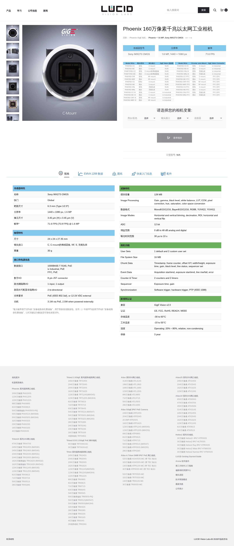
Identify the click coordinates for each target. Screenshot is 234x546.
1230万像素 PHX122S (21, 400)
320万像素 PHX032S (21, 421)
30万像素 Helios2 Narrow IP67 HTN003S (195, 452)
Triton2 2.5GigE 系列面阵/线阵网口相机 (83, 377)
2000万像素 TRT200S (77, 388)
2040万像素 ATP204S (132, 416)
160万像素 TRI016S (76, 517)
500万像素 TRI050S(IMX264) (80, 503)
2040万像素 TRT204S (77, 384)
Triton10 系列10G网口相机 (23, 439)
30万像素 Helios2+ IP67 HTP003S (192, 438)
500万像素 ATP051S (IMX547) (136, 444)
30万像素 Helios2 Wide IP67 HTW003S (194, 448)
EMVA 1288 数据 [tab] (93, 173)
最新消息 (179, 484)
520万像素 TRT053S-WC (133, 474)
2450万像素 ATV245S (186, 381)
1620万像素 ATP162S (132, 423)
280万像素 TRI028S (76, 510)
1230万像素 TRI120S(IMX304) (81, 473)
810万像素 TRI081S (76, 483)
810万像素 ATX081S (186, 427)
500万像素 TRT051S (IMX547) (81, 412)
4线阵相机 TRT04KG (77, 436)
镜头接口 (165, 118)
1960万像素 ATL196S (132, 384)
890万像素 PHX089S (21, 403)
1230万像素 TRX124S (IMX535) (25, 468)
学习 (19, 10)
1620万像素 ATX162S (186, 420)
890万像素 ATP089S (131, 434)
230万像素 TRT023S (77, 429)
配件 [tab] (169, 173)
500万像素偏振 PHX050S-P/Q (25, 410)
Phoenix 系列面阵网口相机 (23, 389)
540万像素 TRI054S (76, 493)
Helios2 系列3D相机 (184, 435)
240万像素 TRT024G (77, 426)
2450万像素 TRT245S (77, 381)
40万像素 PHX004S (20, 431)
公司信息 (32, 10)
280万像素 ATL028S (131, 405)
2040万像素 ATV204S (186, 384)
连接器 (197, 118)
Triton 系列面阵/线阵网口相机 (79, 452)
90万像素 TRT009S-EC (78, 444)
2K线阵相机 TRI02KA (77, 524)
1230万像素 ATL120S (132, 391)
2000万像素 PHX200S (21, 393)
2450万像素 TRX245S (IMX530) (25, 447)
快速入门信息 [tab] (144, 173)
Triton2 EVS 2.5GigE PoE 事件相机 (82, 440)
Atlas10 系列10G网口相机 (187, 396)
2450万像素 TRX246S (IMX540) (25, 450)
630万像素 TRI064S (76, 490)
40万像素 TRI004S (76, 521)
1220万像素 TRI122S (77, 476)
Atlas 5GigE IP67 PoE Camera (134, 410)
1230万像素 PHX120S (21, 397)
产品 (8, 10)
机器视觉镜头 (17, 382)
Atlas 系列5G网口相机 (130, 377)
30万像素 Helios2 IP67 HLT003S (191, 441)
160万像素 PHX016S (21, 428)
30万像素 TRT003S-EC (78, 447)
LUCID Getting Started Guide (188, 456)
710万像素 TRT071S (77, 405)
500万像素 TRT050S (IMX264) (81, 415)
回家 (125, 37)
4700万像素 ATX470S (186, 403)
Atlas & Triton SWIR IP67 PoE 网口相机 (138, 455)
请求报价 (177, 138)
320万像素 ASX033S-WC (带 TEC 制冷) (140, 462)
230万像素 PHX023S (21, 424)
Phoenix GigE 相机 (138, 37)
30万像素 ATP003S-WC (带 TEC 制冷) (139, 469)
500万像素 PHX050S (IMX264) (25, 417)
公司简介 (179, 489)
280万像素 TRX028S (21, 485)
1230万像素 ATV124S (186, 391)
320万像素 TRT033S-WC (133, 477)
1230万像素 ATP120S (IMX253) (136, 430)
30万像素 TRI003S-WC (132, 484)
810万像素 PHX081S (21, 407)
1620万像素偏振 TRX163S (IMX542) (27, 464)
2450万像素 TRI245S (77, 455)
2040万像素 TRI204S (77, 459)
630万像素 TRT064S (77, 408)
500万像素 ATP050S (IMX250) (136, 447)
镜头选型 (179, 475)
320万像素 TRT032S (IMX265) (81, 419)
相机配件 (16, 377)
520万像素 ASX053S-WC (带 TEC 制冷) (140, 459)
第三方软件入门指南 (184, 466)
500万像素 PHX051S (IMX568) (25, 414)
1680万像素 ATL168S (132, 388)
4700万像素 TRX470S (21, 444)
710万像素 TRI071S (76, 486)
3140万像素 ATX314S (186, 410)
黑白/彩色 (132, 118)
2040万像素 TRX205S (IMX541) (25, 457)
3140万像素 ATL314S (132, 381)
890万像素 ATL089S (131, 395)
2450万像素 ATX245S (186, 413)
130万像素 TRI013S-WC (133, 481)
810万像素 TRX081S (21, 475)
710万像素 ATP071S (131, 440)
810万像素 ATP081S (131, 437)
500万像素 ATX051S (186, 430)
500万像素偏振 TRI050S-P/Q (80, 497)
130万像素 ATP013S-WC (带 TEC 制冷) (139, 466)
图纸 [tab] (119, 173)
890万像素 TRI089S (76, 479)
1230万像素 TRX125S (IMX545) (25, 471)
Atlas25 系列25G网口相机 (187, 377)
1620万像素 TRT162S (77, 391)
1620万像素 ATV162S (186, 388)
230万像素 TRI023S (76, 514)
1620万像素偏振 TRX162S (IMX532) (27, 461)
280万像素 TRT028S (77, 422)
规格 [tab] (66, 173)
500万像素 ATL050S (131, 402)
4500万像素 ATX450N (186, 406)
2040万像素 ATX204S (186, 416)
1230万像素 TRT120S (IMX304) (82, 398)
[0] (222, 10)
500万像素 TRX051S (21, 481)
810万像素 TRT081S (77, 402)
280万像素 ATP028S (131, 451)
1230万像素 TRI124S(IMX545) (81, 469)
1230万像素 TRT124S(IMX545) (81, 395)
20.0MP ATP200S (130, 420)
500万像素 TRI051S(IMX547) (80, 500)
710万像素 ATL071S (131, 398)
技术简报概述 (181, 479)
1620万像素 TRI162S (77, 466)
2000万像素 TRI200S (77, 462)
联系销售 (10, 539)
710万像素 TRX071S (21, 478)
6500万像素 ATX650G (186, 399)
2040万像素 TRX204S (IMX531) (25, 454)
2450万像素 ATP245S (132, 413)
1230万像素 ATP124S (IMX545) (136, 427)
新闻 (45, 10)
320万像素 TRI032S (76, 507)
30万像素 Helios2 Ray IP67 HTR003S (193, 445)
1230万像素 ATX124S (186, 423)
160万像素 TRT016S (77, 432)
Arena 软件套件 (182, 461)
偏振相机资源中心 (183, 470)
